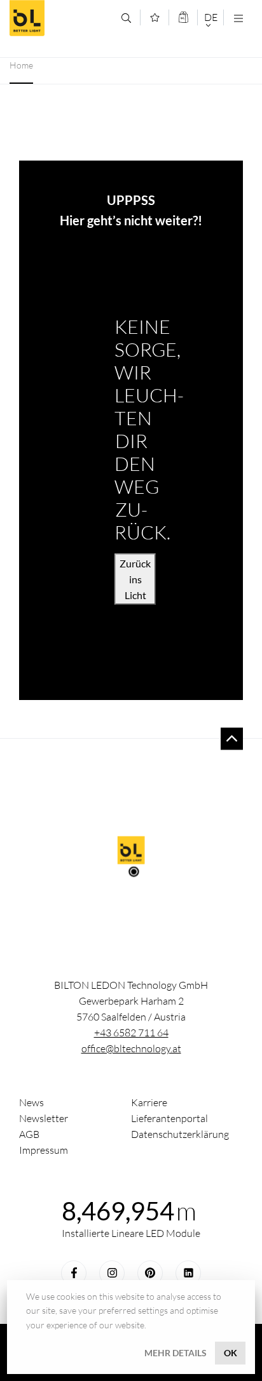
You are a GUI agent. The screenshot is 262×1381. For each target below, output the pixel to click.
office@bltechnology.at (131, 1048)
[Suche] (126, 18)
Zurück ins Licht (135, 579)
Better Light (61, 18)
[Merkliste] (155, 17)
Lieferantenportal (169, 1118)
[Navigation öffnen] (238, 18)
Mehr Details (175, 1352)
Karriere (149, 1102)
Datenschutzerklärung (180, 1134)
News (31, 1102)
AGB (29, 1134)
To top (232, 738)
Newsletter (43, 1118)
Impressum (43, 1150)
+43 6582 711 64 (131, 1032)
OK (230, 1352)
